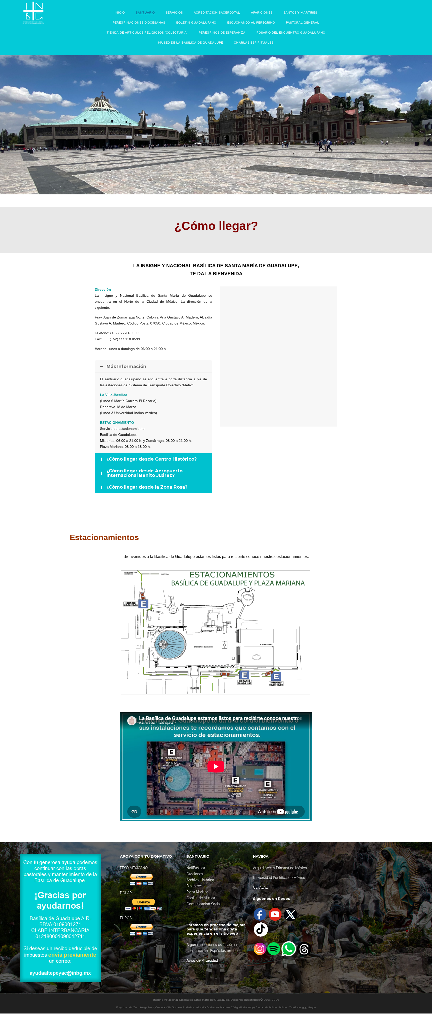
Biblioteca (194, 886)
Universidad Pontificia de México (279, 878)
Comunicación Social (203, 904)
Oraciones (194, 874)
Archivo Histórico (200, 880)
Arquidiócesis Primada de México (280, 868)
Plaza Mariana (197, 892)
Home (201, 124)
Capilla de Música (200, 898)
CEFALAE (260, 887)
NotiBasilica (195, 868)
